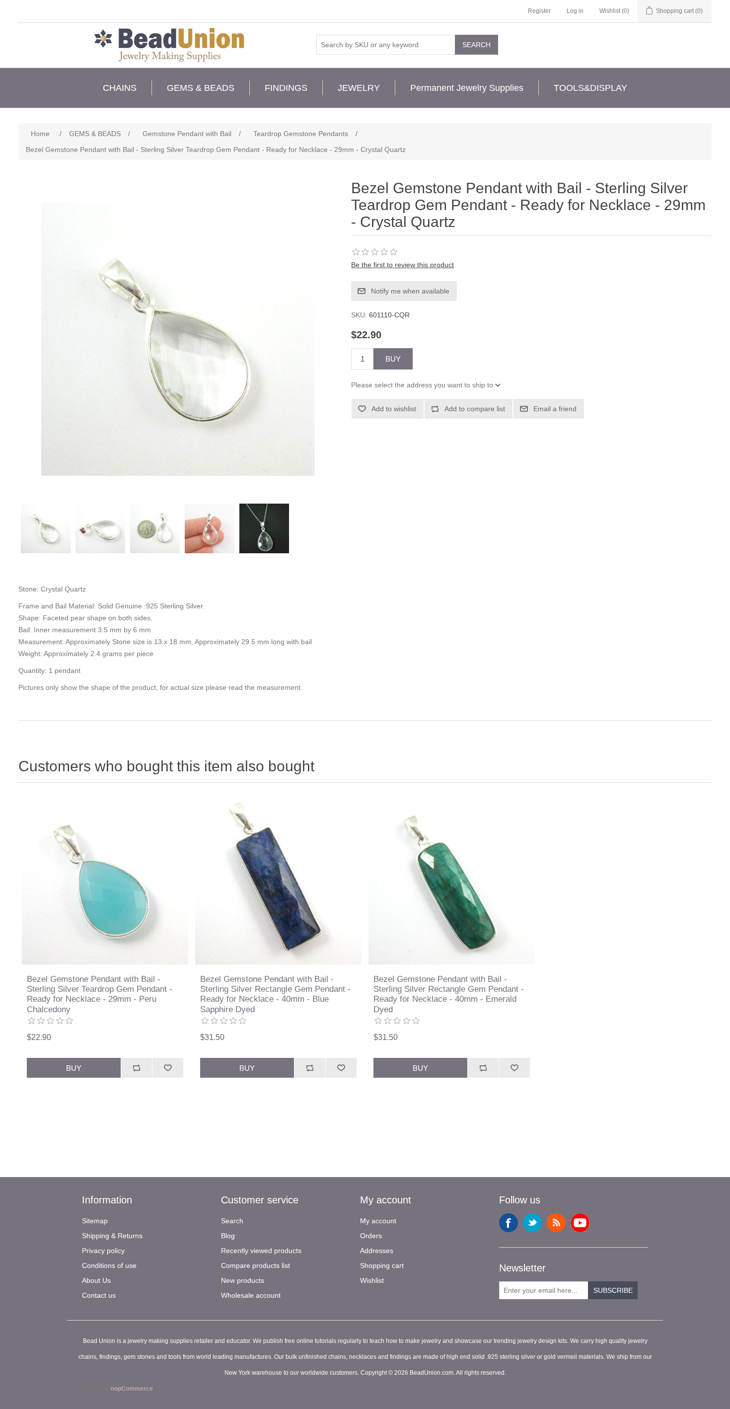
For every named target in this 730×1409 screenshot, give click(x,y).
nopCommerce (132, 1388)
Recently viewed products (261, 1251)
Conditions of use (109, 1265)
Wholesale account (251, 1295)
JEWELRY (359, 88)
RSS (556, 1222)
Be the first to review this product (402, 265)
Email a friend (555, 409)
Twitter (532, 1222)
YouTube (580, 1222)
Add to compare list (474, 409)
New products (242, 1280)
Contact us (99, 1295)
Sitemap (95, 1221)
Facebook (508, 1222)
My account (378, 1221)
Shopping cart (382, 1265)
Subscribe (613, 1290)
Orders (371, 1236)
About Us (96, 1280)
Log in (575, 10)
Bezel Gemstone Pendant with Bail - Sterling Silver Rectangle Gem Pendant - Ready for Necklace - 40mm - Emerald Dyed (448, 994)
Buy (393, 359)
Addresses (376, 1251)
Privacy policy (103, 1251)
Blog (228, 1236)
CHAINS (120, 88)
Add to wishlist (393, 409)
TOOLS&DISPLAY (590, 88)
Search (476, 45)
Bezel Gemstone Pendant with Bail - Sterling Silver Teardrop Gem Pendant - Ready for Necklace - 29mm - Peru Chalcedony (99, 994)
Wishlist (372, 1280)
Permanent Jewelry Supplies (466, 88)
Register (539, 10)
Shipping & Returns (112, 1236)
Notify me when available (410, 291)
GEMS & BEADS (200, 88)
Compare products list (255, 1265)
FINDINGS (286, 88)
